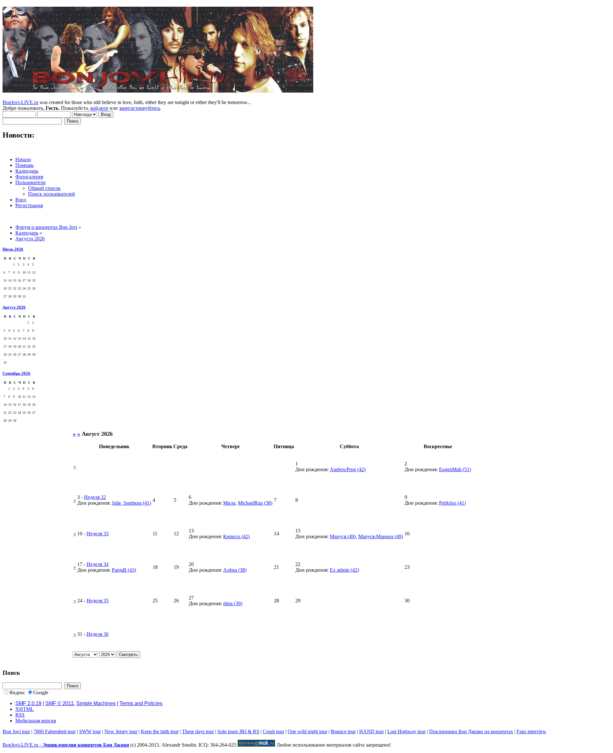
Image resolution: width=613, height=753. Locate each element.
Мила (229, 503)
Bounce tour (343, 731)
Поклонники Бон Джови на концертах (471, 731)
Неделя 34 (98, 564)
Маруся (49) (343, 536)
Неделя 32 (95, 497)
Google (40, 692)
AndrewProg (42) (348, 469)
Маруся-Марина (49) (380, 536)
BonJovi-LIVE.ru (20, 102)
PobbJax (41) (452, 503)
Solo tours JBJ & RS (238, 731)
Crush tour (273, 731)
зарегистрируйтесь (139, 108)
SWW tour (90, 731)
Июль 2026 (13, 249)
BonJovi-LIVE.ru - (66, 745)
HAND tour (371, 731)
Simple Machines (96, 703)
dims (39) (232, 603)
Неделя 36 (98, 634)
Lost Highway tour (406, 731)
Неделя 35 (98, 600)
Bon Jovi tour (16, 731)
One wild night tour (307, 731)
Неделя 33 (98, 533)
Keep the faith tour (159, 731)
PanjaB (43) (124, 570)
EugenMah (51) (455, 469)
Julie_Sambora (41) (131, 503)
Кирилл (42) (236, 536)
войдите (99, 108)
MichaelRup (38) (255, 503)
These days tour (198, 731)
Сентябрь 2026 (16, 373)
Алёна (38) (234, 570)
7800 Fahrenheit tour (55, 731)
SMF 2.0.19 (28, 703)
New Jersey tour (120, 731)
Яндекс (17, 692)
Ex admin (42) (344, 570)
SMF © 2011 (59, 703)
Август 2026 (14, 307)
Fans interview (531, 731)
